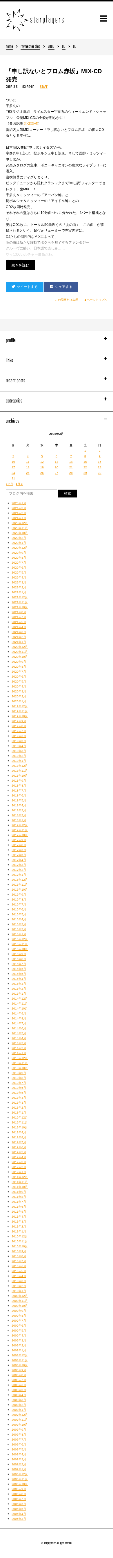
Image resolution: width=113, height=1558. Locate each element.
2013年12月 (20, 1058)
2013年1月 (19, 1112)
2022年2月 (19, 587)
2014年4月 (19, 1038)
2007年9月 (19, 1429)
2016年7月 (19, 904)
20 (56, 467)
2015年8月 (19, 959)
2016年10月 (20, 889)
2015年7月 (19, 964)
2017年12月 (20, 825)
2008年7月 (19, 1380)
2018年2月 (19, 815)
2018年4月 (19, 805)
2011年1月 (19, 1231)
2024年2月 (19, 513)
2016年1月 (19, 934)
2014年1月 (19, 1053)
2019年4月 (19, 746)
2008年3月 (19, 1400)
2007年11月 (20, 1419)
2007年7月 (19, 1439)
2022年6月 (19, 567)
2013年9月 (19, 1073)
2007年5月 (19, 1449)
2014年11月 (20, 1003)
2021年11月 (20, 602)
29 (85, 472)
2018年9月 (19, 780)
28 (71, 472)
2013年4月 (19, 1097)
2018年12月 (20, 765)
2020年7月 (19, 671)
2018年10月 (20, 775)
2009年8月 (19, 1315)
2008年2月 (19, 1404)
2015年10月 (20, 949)
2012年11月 (20, 1122)
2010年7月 (19, 1261)
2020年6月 (19, 676)
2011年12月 (20, 1177)
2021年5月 (19, 622)
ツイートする (27, 287)
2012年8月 (19, 1137)
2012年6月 (19, 1147)
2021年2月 (19, 637)
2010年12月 (20, 1236)
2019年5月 (19, 741)
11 (27, 461)
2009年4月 (19, 1335)
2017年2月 (19, 869)
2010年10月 (20, 1246)
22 (85, 467)
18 (28, 467)
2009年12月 (20, 1295)
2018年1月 (19, 820)
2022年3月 (19, 582)
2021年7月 (19, 617)
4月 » (19, 484)
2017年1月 (19, 874)
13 (56, 461)
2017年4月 (19, 859)
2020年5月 (19, 681)
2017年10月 (20, 835)
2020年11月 (20, 651)
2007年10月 (20, 1424)
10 (13, 461)
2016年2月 (19, 929)
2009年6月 (19, 1325)
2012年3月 (19, 1162)
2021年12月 (20, 597)
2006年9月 (19, 1489)
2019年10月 (20, 716)
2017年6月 (19, 850)
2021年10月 (20, 607)
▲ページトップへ (95, 299)
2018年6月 (19, 795)
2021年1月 (19, 641)
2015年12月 (20, 939)
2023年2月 (19, 537)
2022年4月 (19, 577)
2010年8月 (19, 1256)
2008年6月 (19, 1385)
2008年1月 (19, 1409)
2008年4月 (19, 1395)
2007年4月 (19, 1454)
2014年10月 (20, 1008)
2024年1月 (19, 518)
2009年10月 (20, 1305)
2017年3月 (19, 864)
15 (85, 461)
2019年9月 (19, 721)
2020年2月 (19, 696)
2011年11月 (20, 1182)
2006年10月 (20, 1484)
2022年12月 (20, 547)
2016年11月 (20, 884)
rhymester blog (30, 47)
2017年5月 (19, 855)
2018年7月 (19, 790)
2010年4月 (19, 1276)
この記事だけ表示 (66, 299)
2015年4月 (19, 978)
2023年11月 (20, 528)
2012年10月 (20, 1127)
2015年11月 (20, 944)
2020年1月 (19, 701)
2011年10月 (20, 1186)
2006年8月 (19, 1494)
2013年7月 (19, 1082)
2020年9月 (19, 661)
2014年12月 (20, 998)
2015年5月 (19, 973)
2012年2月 (19, 1167)
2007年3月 (19, 1459)
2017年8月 (19, 845)
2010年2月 (19, 1286)
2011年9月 (19, 1191)
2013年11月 (20, 1063)
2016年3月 (19, 924)
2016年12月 (20, 879)
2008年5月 (19, 1390)
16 (99, 461)
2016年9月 (19, 894)
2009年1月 (19, 1350)
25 (28, 472)
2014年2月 (19, 1048)
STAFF (44, 87)
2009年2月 (19, 1345)
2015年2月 (19, 988)
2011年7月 (19, 1201)
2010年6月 (19, 1266)
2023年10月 (20, 532)
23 (99, 467)
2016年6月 (19, 909)
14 (71, 461)
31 (13, 478)
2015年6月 (19, 968)
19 (42, 467)
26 (42, 472)
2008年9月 (19, 1370)
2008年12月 (20, 1355)
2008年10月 (20, 1365)
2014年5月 (19, 1033)
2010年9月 (19, 1251)
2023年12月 (20, 523)
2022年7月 (19, 562)
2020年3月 (19, 691)
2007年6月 (19, 1444)
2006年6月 (19, 1504)
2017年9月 (19, 840)
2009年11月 (20, 1300)
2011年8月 (19, 1196)
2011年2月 (19, 1226)
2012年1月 (19, 1172)
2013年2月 (19, 1107)
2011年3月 (19, 1221)
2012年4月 (19, 1157)
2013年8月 (19, 1077)
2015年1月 (19, 993)
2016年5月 (19, 914)
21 (71, 467)
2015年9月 (19, 954)
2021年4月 (19, 627)
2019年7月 (19, 731)
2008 (51, 47)
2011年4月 (19, 1216)
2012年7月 (19, 1142)
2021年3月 (19, 632)
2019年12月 (20, 706)
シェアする (63, 287)
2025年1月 (19, 503)
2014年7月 (19, 1023)
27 (56, 472)
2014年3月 (19, 1043)
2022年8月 (19, 557)
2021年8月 (19, 612)
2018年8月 (19, 785)
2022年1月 (19, 592)
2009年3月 (19, 1340)
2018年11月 (20, 770)
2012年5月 (19, 1152)
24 (13, 472)
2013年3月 (19, 1102)
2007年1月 (19, 1469)
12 (42, 461)
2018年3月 (19, 810)
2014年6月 (19, 1028)
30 (99, 472)
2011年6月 (19, 1206)
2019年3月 (19, 750)
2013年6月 (19, 1087)
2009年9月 (19, 1310)
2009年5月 (19, 1330)
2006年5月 (19, 1508)
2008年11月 (20, 1360)
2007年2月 (19, 1464)
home (9, 47)
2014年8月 (19, 1018)
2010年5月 (19, 1271)
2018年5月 (19, 800)
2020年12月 (20, 646)
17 (13, 467)
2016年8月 (19, 899)
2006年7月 (19, 1499)
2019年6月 (19, 736)
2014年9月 (19, 1013)
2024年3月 (19, 508)
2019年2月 (19, 755)
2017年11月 (20, 830)
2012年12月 (20, 1117)
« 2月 (9, 484)
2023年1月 (19, 542)
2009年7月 (19, 1320)
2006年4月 (19, 1513)
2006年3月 (19, 1518)
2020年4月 (19, 686)
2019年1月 (19, 760)
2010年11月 (20, 1241)
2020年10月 (20, 656)
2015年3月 (19, 983)
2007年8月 (19, 1434)
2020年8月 (19, 666)
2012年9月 (19, 1132)
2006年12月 (20, 1474)
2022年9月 (19, 552)
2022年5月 (19, 572)
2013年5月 (19, 1092)
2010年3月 (19, 1281)
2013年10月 (20, 1068)
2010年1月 (19, 1291)
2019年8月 (19, 726)
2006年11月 (20, 1479)
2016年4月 (19, 919)
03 (63, 47)
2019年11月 (20, 711)
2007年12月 (20, 1414)
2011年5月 (19, 1211)
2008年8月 (19, 1375)
